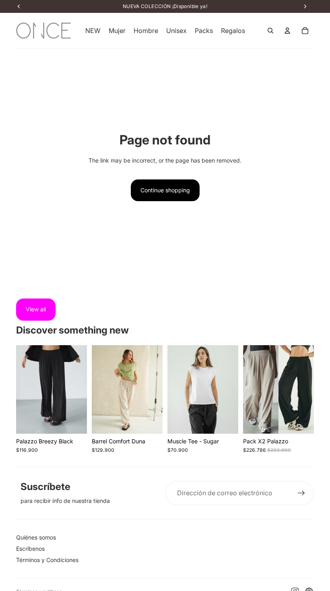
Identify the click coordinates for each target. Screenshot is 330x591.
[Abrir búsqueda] (270, 30)
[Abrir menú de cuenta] (287, 30)
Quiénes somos (36, 537)
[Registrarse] (301, 493)
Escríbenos (30, 548)
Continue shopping (165, 190)
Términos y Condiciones (47, 559)
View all (36, 309)
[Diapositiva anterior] (22, 389)
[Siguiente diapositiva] (80, 389)
